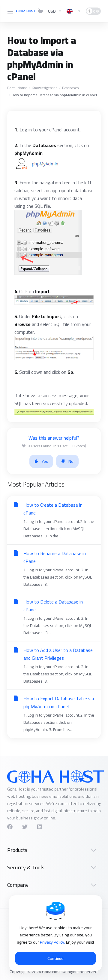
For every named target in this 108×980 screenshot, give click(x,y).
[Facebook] (9, 827)
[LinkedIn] (39, 827)
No (71, 461)
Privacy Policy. (53, 942)
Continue (55, 958)
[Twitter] (24, 827)
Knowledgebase (45, 87)
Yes (45, 461)
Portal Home (17, 87)
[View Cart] (40, 11)
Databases (70, 87)
